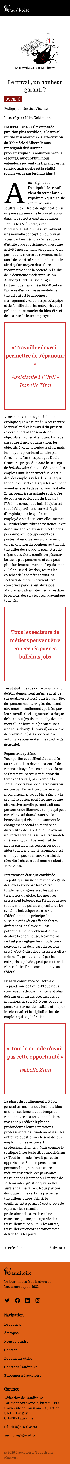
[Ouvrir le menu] (64, 8)
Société (13, 99)
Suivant (56, 1247)
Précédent (16, 1247)
